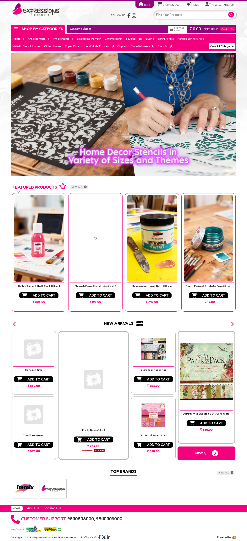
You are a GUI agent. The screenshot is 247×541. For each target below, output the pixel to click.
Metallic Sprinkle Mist (191, 38)
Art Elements (61, 38)
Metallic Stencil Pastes (26, 46)
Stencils (162, 46)
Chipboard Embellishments (133, 46)
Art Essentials (36, 38)
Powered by (224, 537)
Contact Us (227, 29)
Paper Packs (73, 46)
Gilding (149, 38)
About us (32, 508)
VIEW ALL (77, 187)
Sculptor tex (134, 38)
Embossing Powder (89, 38)
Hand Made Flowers (97, 46)
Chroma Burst (113, 38)
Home (147, 4)
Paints (16, 38)
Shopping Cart (171, 4)
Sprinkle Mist (166, 38)
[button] (15, 324)
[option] (39, 252)
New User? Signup (222, 4)
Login (195, 4)
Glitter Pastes (52, 46)
